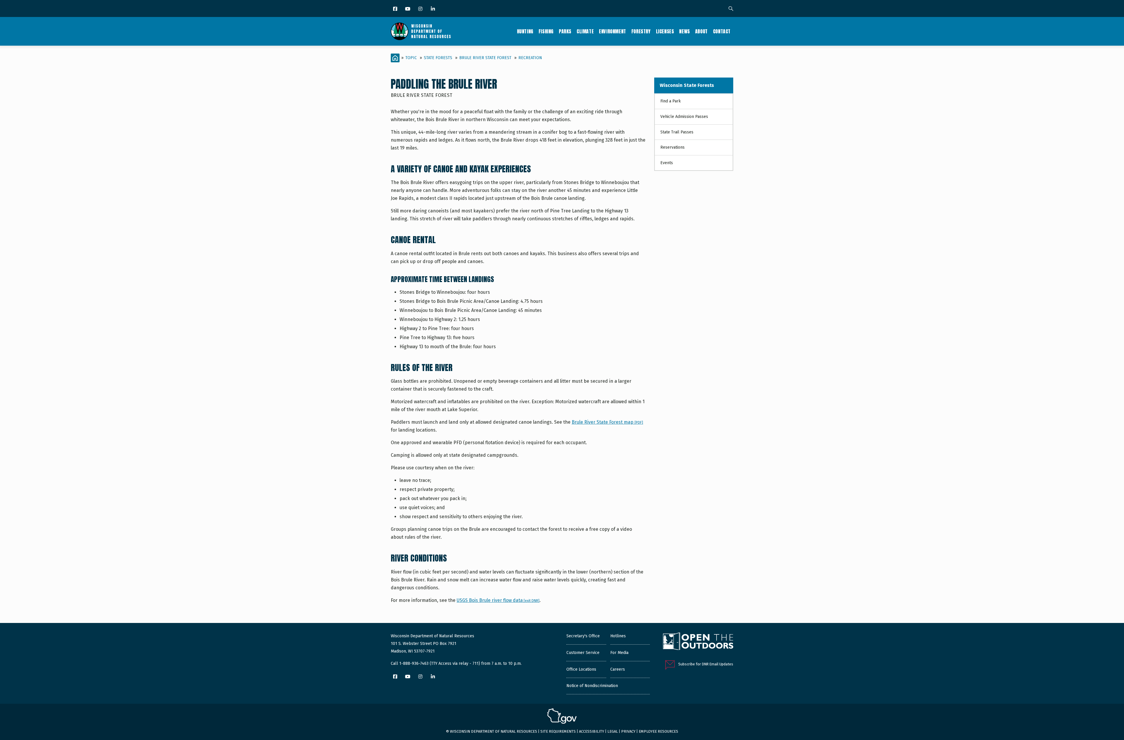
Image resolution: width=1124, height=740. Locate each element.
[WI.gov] (562, 716)
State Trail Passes (676, 132)
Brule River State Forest (485, 57)
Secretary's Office (583, 635)
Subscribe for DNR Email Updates (705, 664)
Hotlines (618, 635)
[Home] (421, 31)
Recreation (530, 57)
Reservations (672, 147)
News (684, 31)
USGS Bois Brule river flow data (498, 600)
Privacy (628, 731)
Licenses (665, 31)
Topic (411, 57)
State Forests (438, 57)
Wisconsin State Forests (687, 85)
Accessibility (591, 731)
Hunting (525, 31)
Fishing (546, 31)
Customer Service (582, 652)
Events (666, 162)
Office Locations (581, 669)
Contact (722, 31)
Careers (617, 669)
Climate (585, 31)
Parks (565, 31)
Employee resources (658, 731)
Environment (612, 31)
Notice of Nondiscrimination (592, 685)
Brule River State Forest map (607, 422)
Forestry (641, 31)
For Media (619, 652)
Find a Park (670, 101)
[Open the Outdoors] (698, 642)
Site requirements (558, 731)
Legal (612, 731)
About (701, 31)
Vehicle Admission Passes (684, 116)
